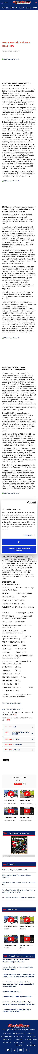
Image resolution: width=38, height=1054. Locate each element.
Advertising (7, 1039)
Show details (27, 535)
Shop (35, 8)
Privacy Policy (19, 1036)
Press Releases (31, 1036)
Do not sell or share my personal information (19, 549)
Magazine (5, 8)
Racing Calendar (7, 1036)
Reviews (14, 8)
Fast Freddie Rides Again (11, 991)
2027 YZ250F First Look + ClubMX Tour (11, 800)
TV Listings (7, 1033)
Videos (28, 8)
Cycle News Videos (19, 777)
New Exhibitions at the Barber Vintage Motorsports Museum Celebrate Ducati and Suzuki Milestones (18, 984)
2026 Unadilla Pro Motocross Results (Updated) (18, 897)
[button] (34, 806)
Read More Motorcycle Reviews (12, 709)
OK (19, 542)
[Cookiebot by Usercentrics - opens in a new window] (27, 502)
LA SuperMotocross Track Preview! (11, 817)
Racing (21, 8)
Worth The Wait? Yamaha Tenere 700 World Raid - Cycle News (27, 800)
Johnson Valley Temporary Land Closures (17, 997)
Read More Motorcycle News (11, 703)
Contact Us (7, 1042)
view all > (29, 956)
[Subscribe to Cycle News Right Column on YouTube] (20, 784)
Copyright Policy (19, 1033)
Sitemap (19, 1045)
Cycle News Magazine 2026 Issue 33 (14, 870)
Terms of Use (31, 1045)
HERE (15, 714)
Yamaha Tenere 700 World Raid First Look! (27, 817)
